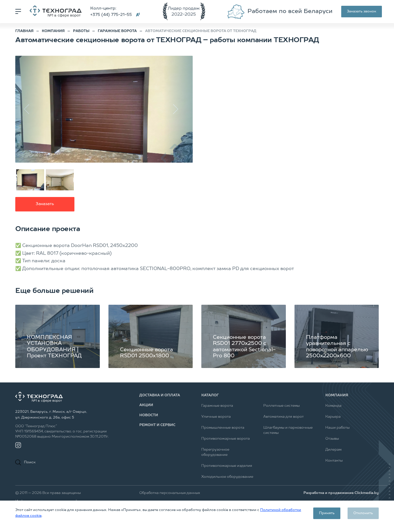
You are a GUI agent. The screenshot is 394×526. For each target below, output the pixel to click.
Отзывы (332, 438)
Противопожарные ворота (225, 438)
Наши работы (337, 428)
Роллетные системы (281, 406)
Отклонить (363, 513)
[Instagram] (18, 445)
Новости (148, 415)
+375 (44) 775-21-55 (111, 15)
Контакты (334, 460)
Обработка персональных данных (169, 493)
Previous (29, 109)
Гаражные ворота (217, 406)
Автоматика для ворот (283, 417)
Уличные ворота (216, 417)
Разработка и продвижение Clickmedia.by (341, 493)
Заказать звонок (361, 11)
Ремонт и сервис (157, 425)
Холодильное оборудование (227, 477)
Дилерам (333, 449)
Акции (146, 405)
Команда (333, 406)
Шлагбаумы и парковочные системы (288, 430)
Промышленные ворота (222, 428)
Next (178, 109)
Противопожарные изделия (226, 466)
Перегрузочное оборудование (215, 452)
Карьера (333, 417)
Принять (327, 513)
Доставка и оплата (159, 395)
